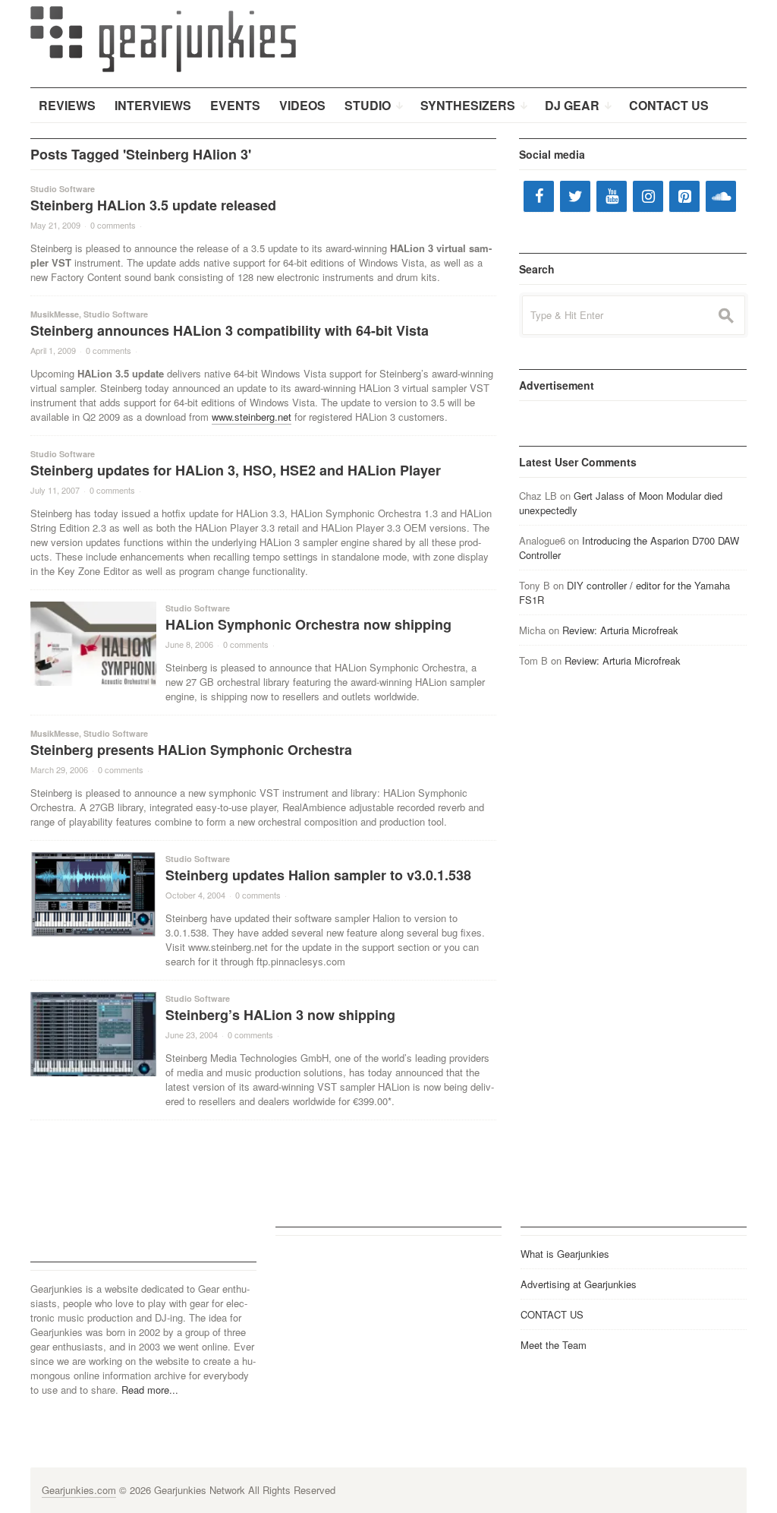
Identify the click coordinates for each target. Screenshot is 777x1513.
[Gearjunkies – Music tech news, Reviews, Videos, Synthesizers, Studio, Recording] (163, 38)
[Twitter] (575, 196)
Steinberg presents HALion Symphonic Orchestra (191, 750)
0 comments (113, 225)
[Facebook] (539, 196)
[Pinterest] (684, 196)
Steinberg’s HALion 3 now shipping (280, 1015)
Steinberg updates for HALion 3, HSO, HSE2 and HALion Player (235, 470)
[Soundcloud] (721, 196)
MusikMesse (54, 314)
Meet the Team (554, 1345)
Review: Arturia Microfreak (620, 630)
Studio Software (62, 188)
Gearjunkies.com (79, 1490)
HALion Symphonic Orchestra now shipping (308, 624)
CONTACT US (552, 1314)
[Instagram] (648, 196)
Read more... (149, 1389)
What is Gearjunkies (565, 1253)
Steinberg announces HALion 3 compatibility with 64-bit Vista (229, 330)
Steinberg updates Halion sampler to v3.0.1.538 (318, 875)
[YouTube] (611, 196)
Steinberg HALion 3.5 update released (153, 205)
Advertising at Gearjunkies (579, 1284)
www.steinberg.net (251, 416)
